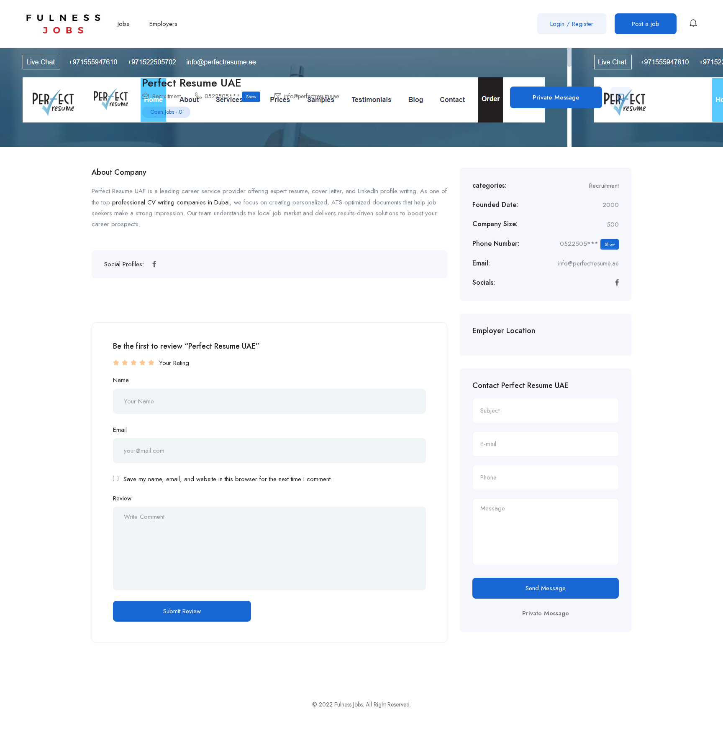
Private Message (556, 97)
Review (122, 498)
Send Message (546, 588)
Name (121, 380)
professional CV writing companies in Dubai (171, 202)
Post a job (645, 23)
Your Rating (174, 362)
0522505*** (230, 96)
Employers (163, 23)
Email (120, 429)
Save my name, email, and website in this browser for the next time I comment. (227, 479)
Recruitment (166, 96)
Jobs (123, 23)
